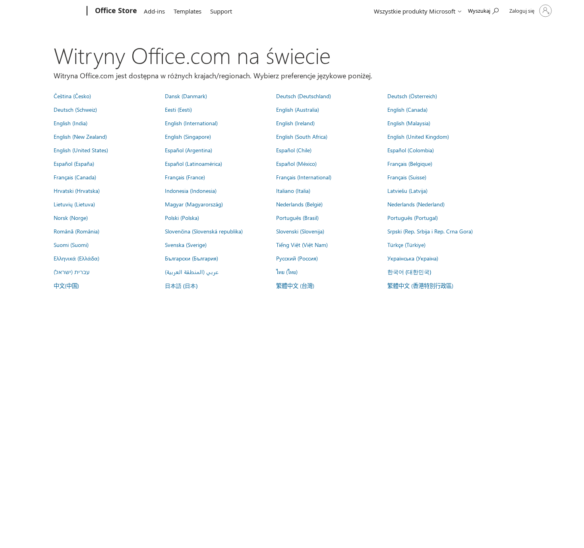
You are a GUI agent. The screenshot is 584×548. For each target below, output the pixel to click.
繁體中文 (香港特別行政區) (420, 286)
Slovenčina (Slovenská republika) (204, 231)
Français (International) (303, 177)
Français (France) (185, 177)
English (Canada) (407, 109)
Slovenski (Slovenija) (300, 231)
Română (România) (76, 231)
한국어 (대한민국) (409, 272)
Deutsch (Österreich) (412, 96)
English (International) (191, 123)
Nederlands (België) (299, 204)
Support (221, 11)
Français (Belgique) (409, 163)
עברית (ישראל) (71, 272)
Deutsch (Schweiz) (75, 109)
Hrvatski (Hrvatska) (77, 190)
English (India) (70, 123)
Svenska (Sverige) (186, 245)
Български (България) (191, 258)
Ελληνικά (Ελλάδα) (76, 258)
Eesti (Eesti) (178, 109)
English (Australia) (297, 109)
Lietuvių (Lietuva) (74, 204)
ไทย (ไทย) (287, 272)
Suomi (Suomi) (71, 245)
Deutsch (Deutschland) (303, 96)
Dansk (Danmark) (186, 96)
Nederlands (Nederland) (416, 204)
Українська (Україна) (412, 258)
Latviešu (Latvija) (407, 190)
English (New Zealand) (80, 136)
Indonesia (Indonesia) (191, 190)
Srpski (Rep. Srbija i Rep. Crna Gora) (430, 231)
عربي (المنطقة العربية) (192, 272)
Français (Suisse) (406, 177)
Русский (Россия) (297, 258)
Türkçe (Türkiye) (406, 245)
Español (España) (74, 163)
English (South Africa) (301, 136)
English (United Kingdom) (418, 136)
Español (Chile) (293, 150)
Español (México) (296, 163)
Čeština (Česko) (72, 96)
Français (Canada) (75, 177)
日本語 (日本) (181, 286)
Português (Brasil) (297, 218)
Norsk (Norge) (71, 218)
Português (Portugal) (412, 218)
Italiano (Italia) (293, 190)
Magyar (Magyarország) (194, 204)
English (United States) (81, 150)
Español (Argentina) (188, 150)
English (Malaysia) (408, 123)
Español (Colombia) (410, 150)
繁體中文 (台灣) (295, 286)
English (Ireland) (295, 123)
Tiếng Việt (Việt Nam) (302, 245)
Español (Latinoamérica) (193, 163)
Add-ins (154, 11)
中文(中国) (66, 286)
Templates (187, 11)
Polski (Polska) (182, 218)
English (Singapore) (188, 136)
